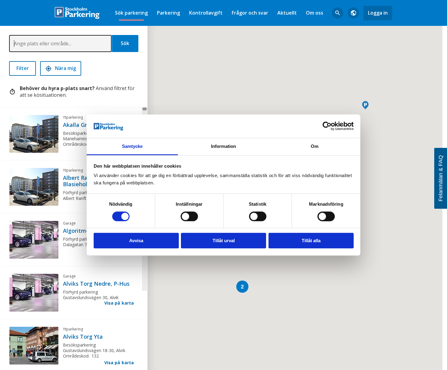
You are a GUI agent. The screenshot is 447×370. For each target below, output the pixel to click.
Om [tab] (314, 146)
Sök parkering (131, 12)
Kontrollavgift (206, 12)
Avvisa (136, 240)
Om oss (314, 12)
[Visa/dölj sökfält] (337, 13)
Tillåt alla (311, 240)
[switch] (189, 216)
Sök (125, 43)
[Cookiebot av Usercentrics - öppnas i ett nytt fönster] (327, 126)
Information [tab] (223, 146)
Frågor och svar (250, 12)
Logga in (378, 12)
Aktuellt (287, 12)
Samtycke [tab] (132, 146)
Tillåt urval (224, 240)
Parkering (168, 12)
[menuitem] (131, 13)
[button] (365, 105)
